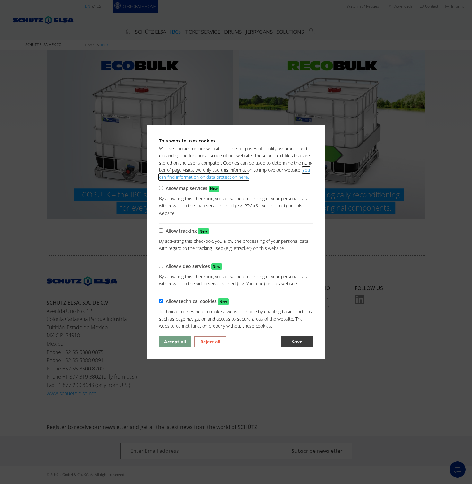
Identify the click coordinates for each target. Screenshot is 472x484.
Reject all (210, 342)
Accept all (175, 342)
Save (297, 342)
